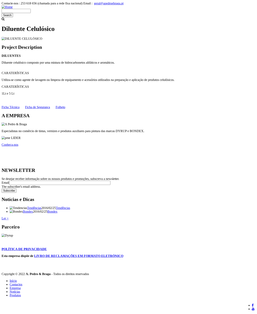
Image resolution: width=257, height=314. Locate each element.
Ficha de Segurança (37, 107)
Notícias (15, 291)
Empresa (15, 288)
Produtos (15, 295)
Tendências (34, 208)
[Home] (7, 7)
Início (13, 280)
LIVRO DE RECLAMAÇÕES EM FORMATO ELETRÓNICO (78, 256)
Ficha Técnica (10, 107)
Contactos (16, 284)
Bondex (28, 211)
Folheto (60, 107)
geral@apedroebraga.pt (108, 3)
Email (5, 182)
